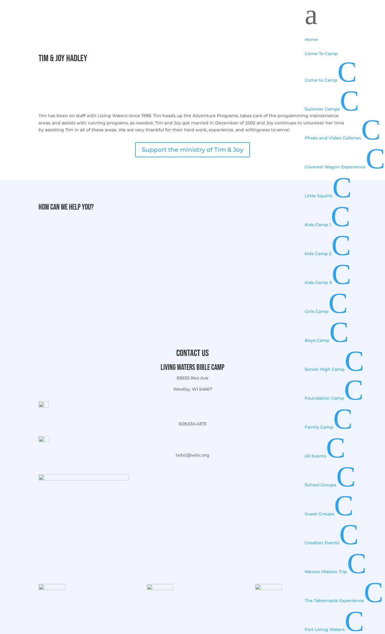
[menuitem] (345, 36)
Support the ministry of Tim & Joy (192, 149)
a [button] (311, 14)
